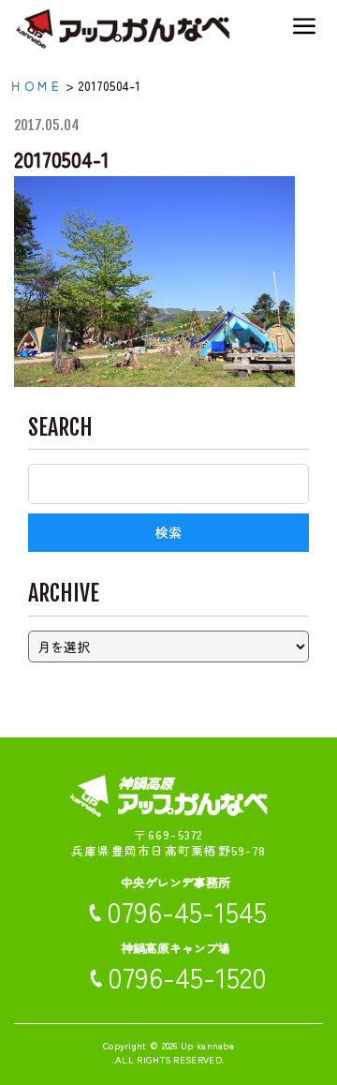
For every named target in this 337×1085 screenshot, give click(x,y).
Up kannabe (207, 1045)
